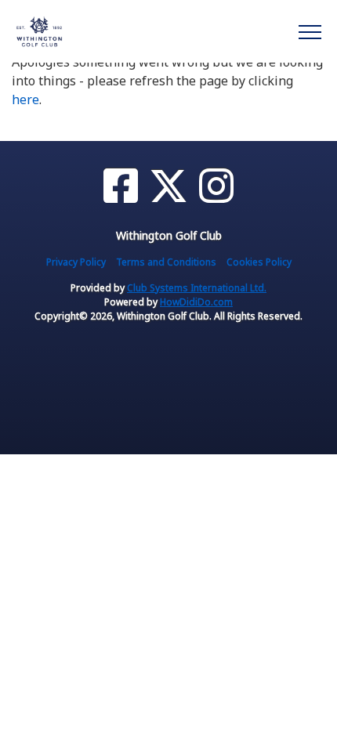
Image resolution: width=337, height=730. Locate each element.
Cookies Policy (259, 262)
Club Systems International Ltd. (196, 288)
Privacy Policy (76, 262)
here (25, 99)
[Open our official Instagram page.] (216, 186)
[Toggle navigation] (309, 31)
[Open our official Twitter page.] (168, 186)
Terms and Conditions (166, 262)
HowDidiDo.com (196, 302)
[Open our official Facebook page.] (120, 186)
